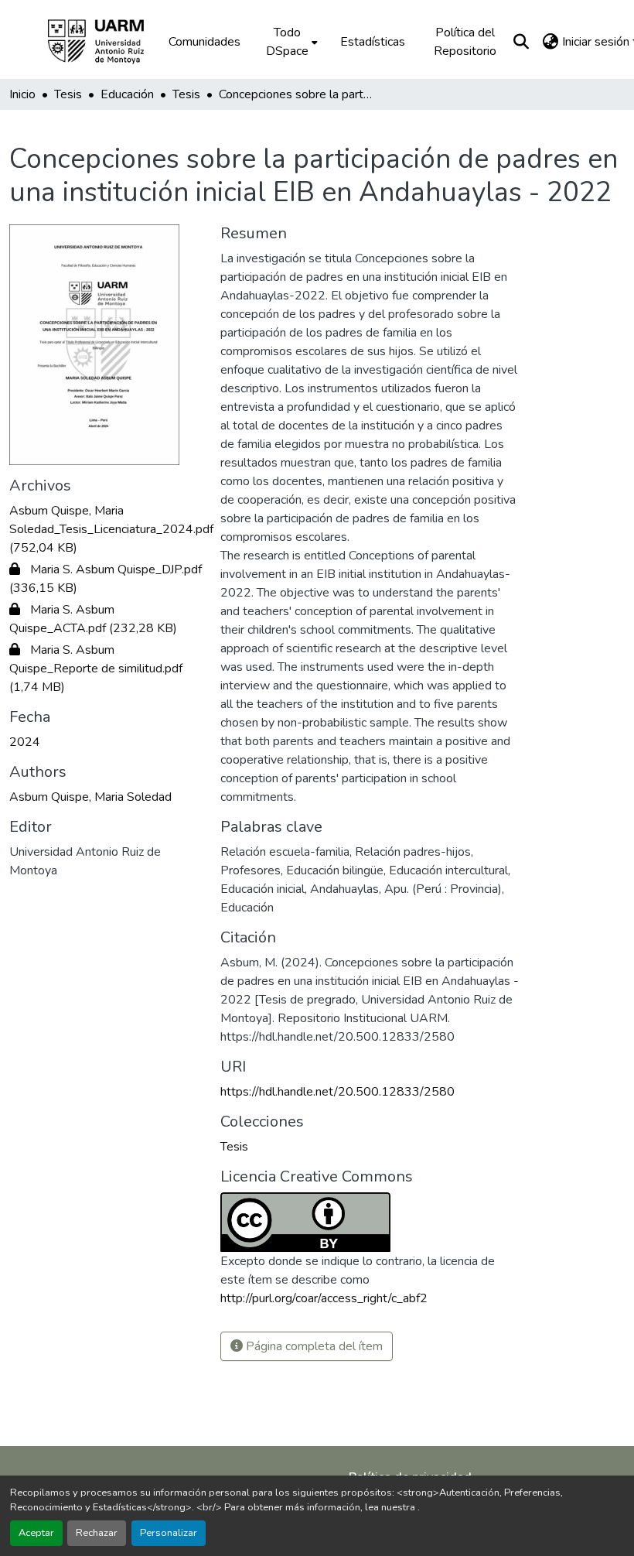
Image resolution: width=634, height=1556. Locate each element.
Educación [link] (127, 94)
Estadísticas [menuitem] (372, 41)
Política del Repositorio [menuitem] (465, 42)
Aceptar (36, 1533)
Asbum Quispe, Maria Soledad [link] (90, 796)
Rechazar (97, 1533)
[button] (106, 41)
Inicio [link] (22, 94)
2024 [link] (24, 742)
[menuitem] (290, 41)
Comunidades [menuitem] (204, 41)
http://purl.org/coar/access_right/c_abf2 (324, 1298)
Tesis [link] (68, 94)
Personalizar (168, 1533)
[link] (105, 529)
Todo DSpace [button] (287, 42)
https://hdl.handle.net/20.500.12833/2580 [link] (337, 1091)
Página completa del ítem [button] (313, 1346)
